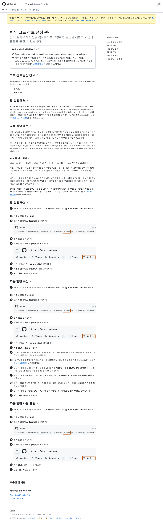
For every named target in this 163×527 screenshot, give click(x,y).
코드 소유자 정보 (19, 118)
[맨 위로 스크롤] (157, 521)
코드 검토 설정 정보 (22, 75)
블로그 (78, 518)
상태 (51, 518)
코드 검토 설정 (33, 10)
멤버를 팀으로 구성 (19, 10)
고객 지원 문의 (17, 498)
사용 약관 (31, 518)
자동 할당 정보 (19, 126)
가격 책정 (58, 518)
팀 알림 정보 (18, 100)
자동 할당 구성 (19, 281)
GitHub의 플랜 (39, 64)
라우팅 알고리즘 (18, 157)
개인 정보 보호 (42, 518)
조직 (7, 10)
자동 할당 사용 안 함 (23, 403)
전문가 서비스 (69, 518)
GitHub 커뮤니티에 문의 (21, 495)
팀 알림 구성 (18, 202)
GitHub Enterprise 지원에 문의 (85, 20)
